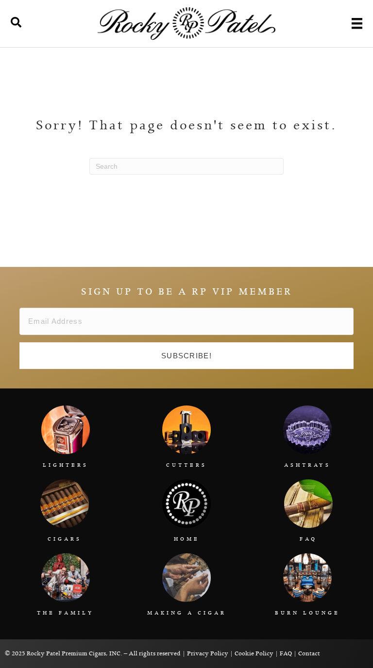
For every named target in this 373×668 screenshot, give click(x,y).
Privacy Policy (207, 653)
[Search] (16, 22)
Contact (309, 653)
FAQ (286, 653)
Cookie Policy (254, 653)
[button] (186, 355)
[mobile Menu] (357, 23)
